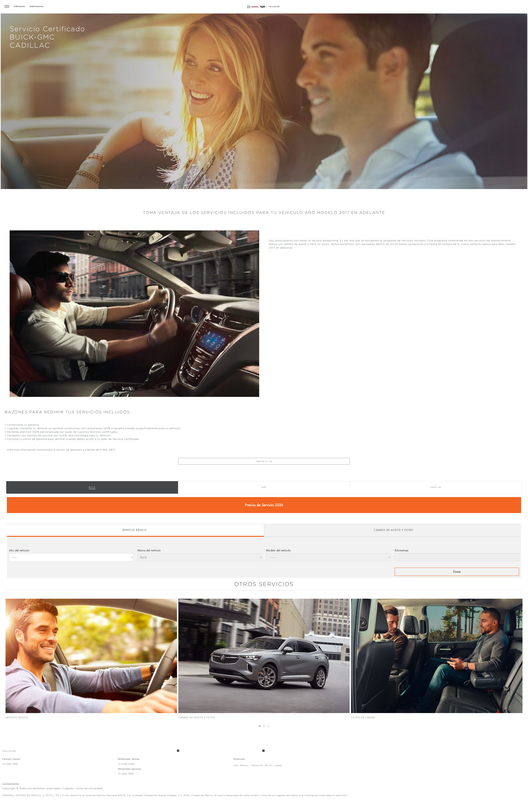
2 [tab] (264, 726)
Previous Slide (11, 664)
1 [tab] (259, 726)
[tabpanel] (264, 659)
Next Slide (516, 664)
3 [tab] (268, 726)
